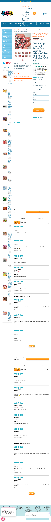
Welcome (28, 507)
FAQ (25, 23)
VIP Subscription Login (18, 508)
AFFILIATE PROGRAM (43, 23)
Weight (34, 92)
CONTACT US (19, 23)
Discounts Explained (28, 510)
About (28, 508)
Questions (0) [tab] (40, 218)
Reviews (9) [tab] (23, 218)
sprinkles (37, 36)
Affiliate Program (28, 514)
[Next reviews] (48, 70)
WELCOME (26, 6)
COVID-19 (47, 510)
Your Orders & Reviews (18, 507)
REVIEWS (11, 23)
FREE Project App (47, 507)
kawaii (44, 34)
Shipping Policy (38, 507)
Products (20, 30)
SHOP (7, 30)
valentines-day (42, 36)
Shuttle (47, 508)
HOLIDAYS (7, 50)
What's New (28, 512)
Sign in (46, 4)
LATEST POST (7, 57)
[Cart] (10, 81)
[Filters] (18, 222)
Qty (33, 102)
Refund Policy (38, 510)
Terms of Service (38, 508)
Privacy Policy (38, 509)
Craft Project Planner (18, 80)
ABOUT (5, 23)
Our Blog (28, 511)
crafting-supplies (40, 33)
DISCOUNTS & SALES (7, 41)
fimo (35, 34)
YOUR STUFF (32, 23)
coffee (35, 33)
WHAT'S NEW (5, 33)
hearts (37, 34)
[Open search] (15, 222)
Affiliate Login (18, 509)
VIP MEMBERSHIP (25, 26)
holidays (41, 34)
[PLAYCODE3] (7, 13)
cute (45, 33)
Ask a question (38, 212)
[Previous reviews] (34, 70)
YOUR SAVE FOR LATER (6, 37)
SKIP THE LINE (5, 44)
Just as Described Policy (37, 512)
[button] (41, 70)
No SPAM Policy (38, 511)
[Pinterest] (7, 63)
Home (15, 30)
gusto (47, 509)
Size (33, 97)
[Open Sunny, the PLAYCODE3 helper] (3, 519)
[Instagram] (9, 63)
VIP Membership (28, 513)
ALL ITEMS (7, 48)
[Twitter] (4, 63)
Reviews (28, 509)
